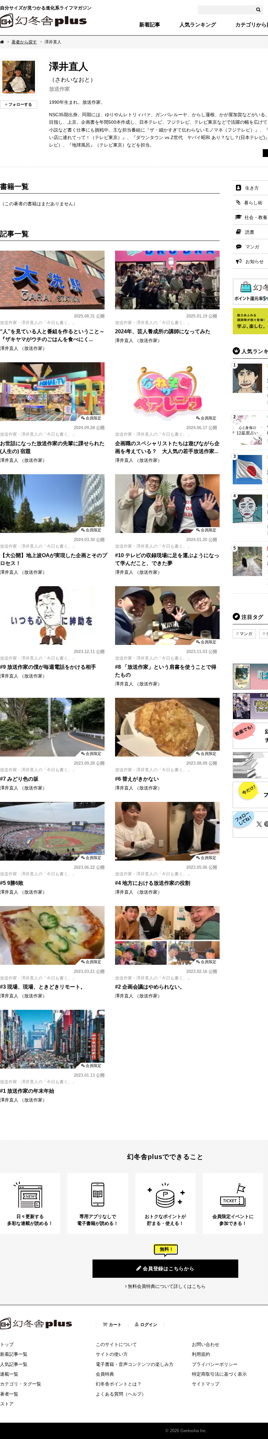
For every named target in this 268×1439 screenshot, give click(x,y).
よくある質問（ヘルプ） (121, 1394)
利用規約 (201, 1354)
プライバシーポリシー (215, 1364)
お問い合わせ (205, 1344)
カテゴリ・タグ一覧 (20, 1383)
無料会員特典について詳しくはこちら (167, 1286)
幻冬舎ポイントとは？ (119, 1383)
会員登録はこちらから (168, 1268)
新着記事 (149, 24)
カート (115, 1324)
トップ (7, 1344)
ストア (7, 1403)
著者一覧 (9, 1394)
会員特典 (105, 1374)
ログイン (148, 1324)
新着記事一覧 (13, 1354)
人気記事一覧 (13, 1364)
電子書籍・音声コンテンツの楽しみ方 (135, 1364)
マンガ (246, 633)
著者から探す (24, 41)
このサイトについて (116, 1344)
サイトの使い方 (112, 1354)
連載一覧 (9, 1374)
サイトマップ (205, 1383)
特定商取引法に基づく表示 (219, 1374)
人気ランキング (197, 24)
